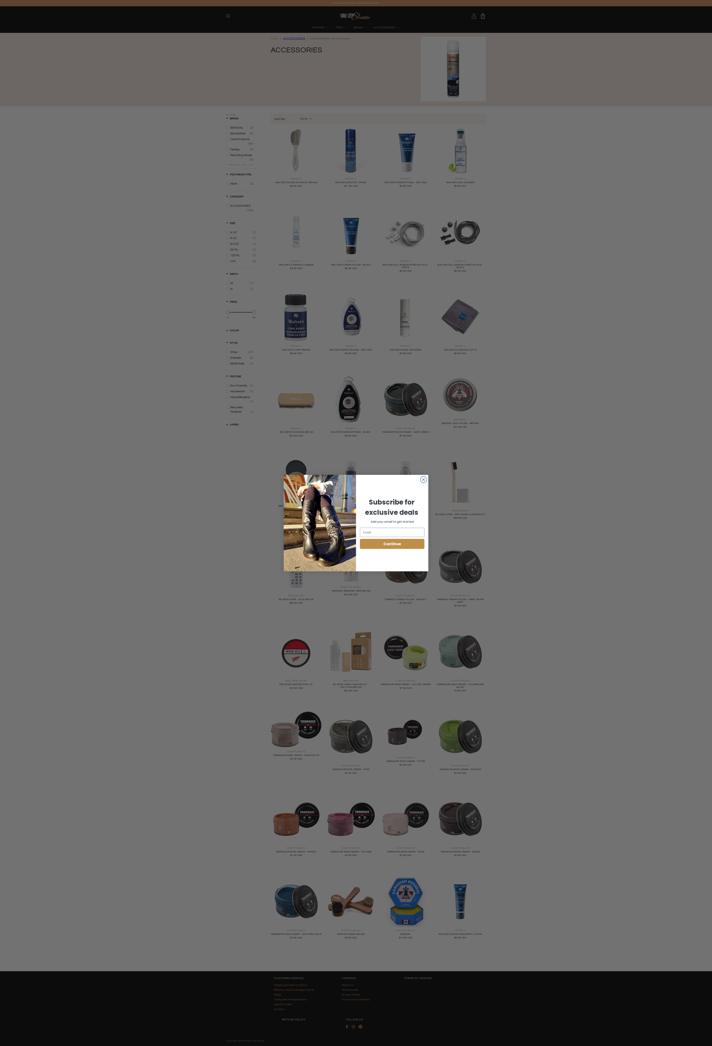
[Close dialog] (423, 479)
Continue (392, 543)
